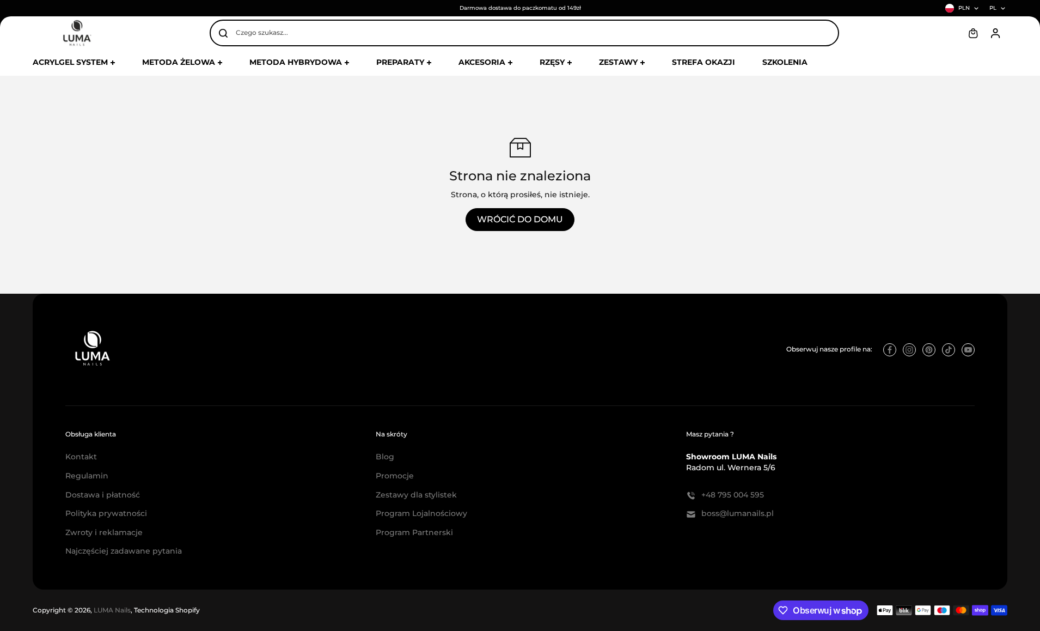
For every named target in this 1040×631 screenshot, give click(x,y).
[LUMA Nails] (76, 33)
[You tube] (968, 349)
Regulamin (86, 476)
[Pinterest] (928, 349)
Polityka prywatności (106, 513)
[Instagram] (909, 349)
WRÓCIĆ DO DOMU (520, 219)
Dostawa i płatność (102, 495)
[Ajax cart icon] (973, 33)
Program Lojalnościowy (421, 513)
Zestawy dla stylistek (416, 495)
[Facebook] (889, 349)
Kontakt (81, 457)
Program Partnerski (414, 532)
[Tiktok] (948, 349)
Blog (385, 457)
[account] (995, 33)
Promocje (395, 476)
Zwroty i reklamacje (104, 532)
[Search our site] (223, 33)
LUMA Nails (112, 610)
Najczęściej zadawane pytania (123, 551)
